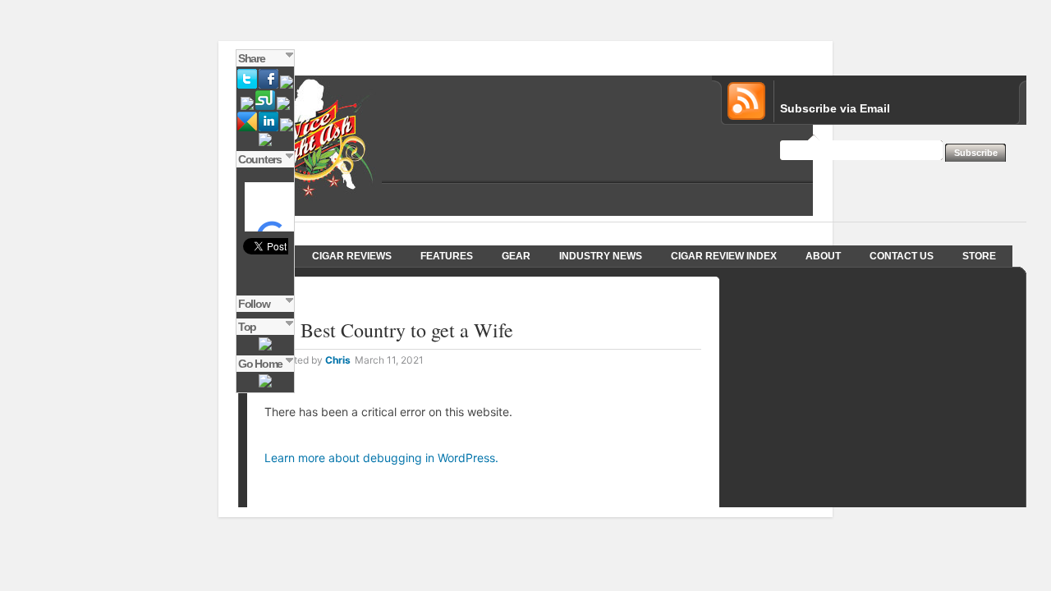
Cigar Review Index (724, 256)
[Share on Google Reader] (247, 128)
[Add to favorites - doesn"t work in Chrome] (265, 142)
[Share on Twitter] (247, 85)
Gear (516, 256)
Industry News (600, 256)
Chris (338, 360)
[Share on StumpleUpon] (265, 106)
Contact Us (902, 256)
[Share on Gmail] (286, 85)
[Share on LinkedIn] (268, 128)
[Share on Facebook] (268, 85)
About (823, 256)
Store (979, 256)
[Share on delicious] (283, 106)
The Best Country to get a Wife (388, 330)
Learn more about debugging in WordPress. (381, 458)
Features (446, 256)
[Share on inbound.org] (247, 106)
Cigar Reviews (352, 256)
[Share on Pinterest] (286, 128)
